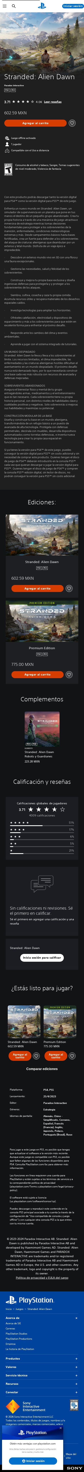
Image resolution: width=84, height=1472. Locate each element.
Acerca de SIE (13, 1323)
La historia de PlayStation (20, 1349)
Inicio (9, 1309)
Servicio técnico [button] (17, 1375)
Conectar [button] (12, 1392)
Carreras (10, 1328)
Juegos (19, 1309)
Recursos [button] (12, 1384)
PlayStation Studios (16, 1333)
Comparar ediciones (42, 1069)
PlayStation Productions (19, 1338)
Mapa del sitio (71, 1455)
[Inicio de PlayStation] (42, 6)
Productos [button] (13, 1358)
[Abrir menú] (4, 6)
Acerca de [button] (12, 1318)
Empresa (10, 1344)
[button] (42, 958)
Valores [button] (11, 1367)
